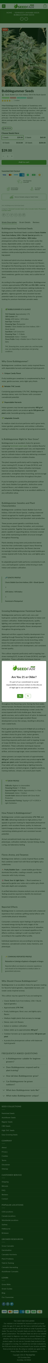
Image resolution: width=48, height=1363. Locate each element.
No (28, 696)
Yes (20, 696)
